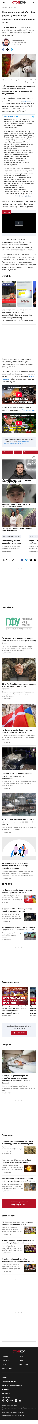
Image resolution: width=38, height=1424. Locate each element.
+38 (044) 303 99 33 (19, 1204)
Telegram (20, 442)
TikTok (23, 444)
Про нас (4, 1378)
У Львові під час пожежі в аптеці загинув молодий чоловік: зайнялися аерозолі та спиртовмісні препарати (18, 930)
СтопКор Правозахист (9, 1381)
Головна (4, 8)
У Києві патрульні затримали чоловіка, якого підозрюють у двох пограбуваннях (18, 1179)
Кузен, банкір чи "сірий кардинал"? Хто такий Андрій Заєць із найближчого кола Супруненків (18, 1243)
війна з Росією (7, 452)
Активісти (5, 1389)
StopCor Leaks (8, 1215)
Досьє (4, 1364)
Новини (4, 1360)
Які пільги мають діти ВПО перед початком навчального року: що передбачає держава (15, 865)
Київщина (18, 452)
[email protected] (19, 1416)
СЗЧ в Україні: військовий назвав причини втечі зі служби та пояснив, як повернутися (19, 686)
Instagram (17, 444)
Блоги (21, 1360)
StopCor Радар (7, 1368)
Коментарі (10, 560)
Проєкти (5, 1356)
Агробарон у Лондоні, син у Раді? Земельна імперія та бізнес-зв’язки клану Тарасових (18, 1261)
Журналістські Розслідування (12, 1385)
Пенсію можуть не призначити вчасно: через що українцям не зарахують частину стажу (19, 640)
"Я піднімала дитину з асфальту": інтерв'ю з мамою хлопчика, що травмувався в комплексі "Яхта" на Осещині (16, 1079)
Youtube (6, 444)
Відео (21, 1356)
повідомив (26, 101)
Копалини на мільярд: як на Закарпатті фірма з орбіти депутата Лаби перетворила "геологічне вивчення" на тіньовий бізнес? (18, 1225)
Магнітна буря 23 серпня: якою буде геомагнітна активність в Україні (16, 1161)
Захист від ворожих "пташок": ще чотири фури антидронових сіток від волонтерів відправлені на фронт (14, 1009)
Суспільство (12, 8)
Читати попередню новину (11, 537)
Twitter (11, 444)
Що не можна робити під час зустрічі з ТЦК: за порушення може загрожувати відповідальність (17, 1143)
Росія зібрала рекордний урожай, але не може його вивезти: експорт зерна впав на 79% (18, 821)
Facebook (26, 442)
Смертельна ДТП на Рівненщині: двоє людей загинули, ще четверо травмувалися (17, 776)
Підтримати (20, 1033)
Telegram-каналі (28, 410)
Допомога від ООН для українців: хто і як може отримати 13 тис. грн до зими (11, 544)
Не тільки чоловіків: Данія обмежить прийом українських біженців (17, 731)
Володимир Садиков (18, 40)
